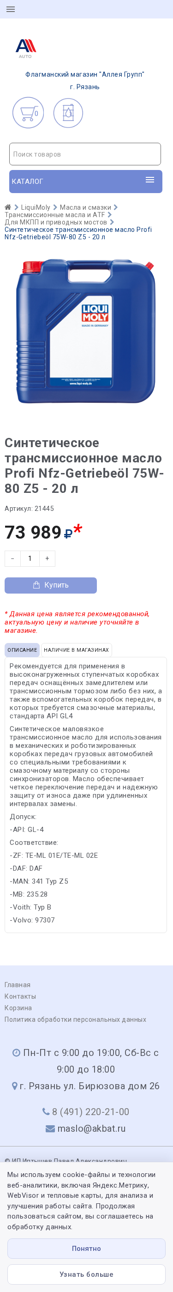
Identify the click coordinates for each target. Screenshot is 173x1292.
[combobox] (85, 154)
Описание (22, 650)
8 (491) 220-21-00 (91, 1111)
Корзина (18, 1008)
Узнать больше (87, 1274)
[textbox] (85, 154)
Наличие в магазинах (76, 650)
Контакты (20, 996)
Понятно (86, 1248)
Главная (18, 985)
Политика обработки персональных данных (75, 1019)
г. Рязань (85, 81)
